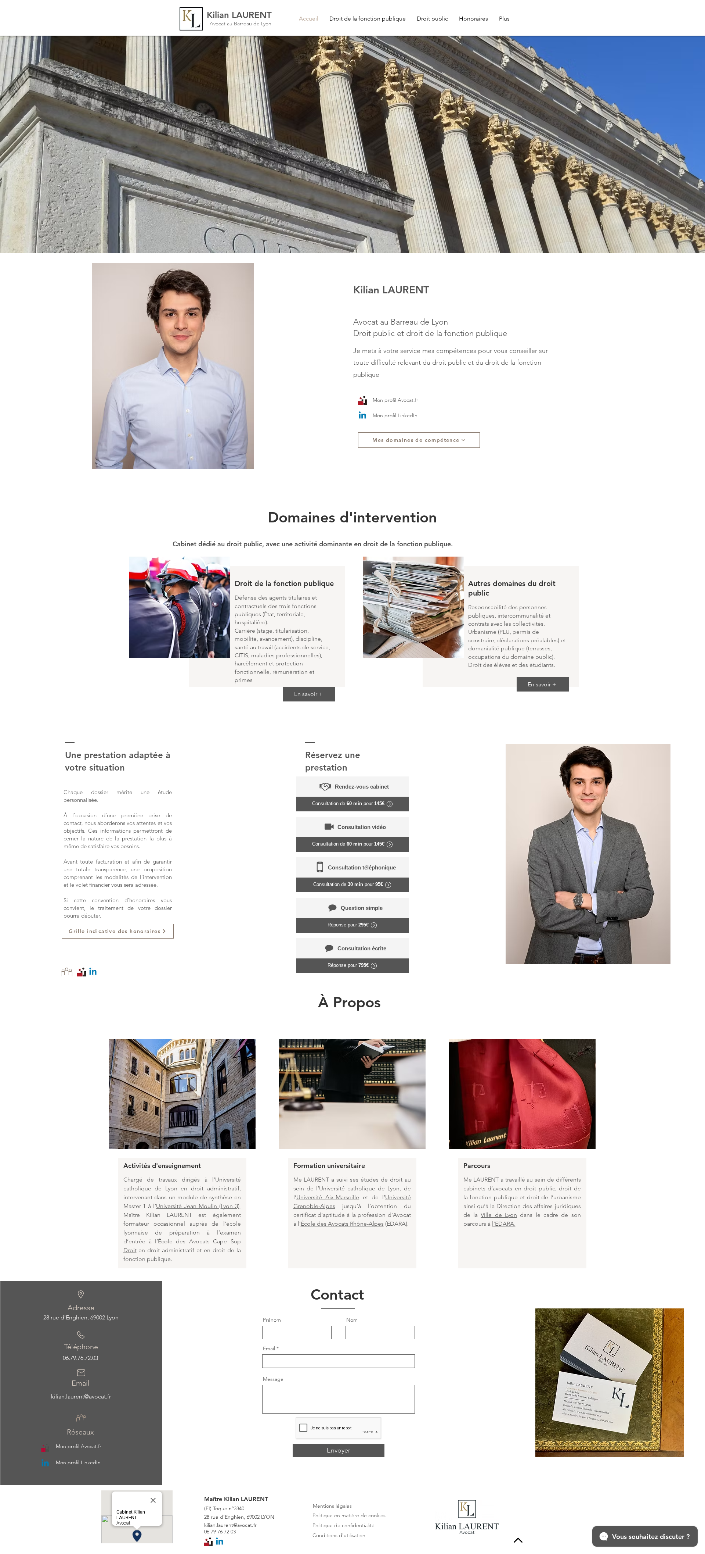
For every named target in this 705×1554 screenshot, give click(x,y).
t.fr (253, 1525)
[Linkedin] (362, 415)
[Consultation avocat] (362, 400)
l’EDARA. (504, 1223)
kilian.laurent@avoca (227, 1525)
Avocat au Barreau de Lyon (240, 23)
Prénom (272, 1319)
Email (269, 1348)
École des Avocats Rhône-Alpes (342, 1223)
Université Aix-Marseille (327, 1197)
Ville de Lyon (499, 1214)
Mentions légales (332, 1506)
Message (273, 1379)
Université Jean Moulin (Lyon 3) (197, 1206)
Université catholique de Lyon (359, 1188)
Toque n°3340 (228, 1508)
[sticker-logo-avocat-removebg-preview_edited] (45, 1447)
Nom (352, 1319)
